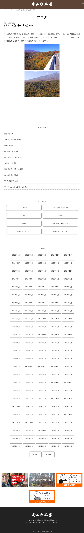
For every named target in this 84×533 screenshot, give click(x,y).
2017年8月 (68, 351)
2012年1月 (68, 438)
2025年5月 (68, 263)
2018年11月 (55, 335)
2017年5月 (29, 358)
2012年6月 (68, 430)
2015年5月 (68, 390)
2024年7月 (16, 271)
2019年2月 (16, 335)
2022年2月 (68, 279)
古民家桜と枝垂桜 (10, 163)
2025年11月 (68, 255)
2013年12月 (68, 414)
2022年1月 (16, 287)
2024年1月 (55, 271)
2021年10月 (55, 287)
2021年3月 (68, 295)
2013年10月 (29, 422)
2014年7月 (42, 406)
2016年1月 (42, 382)
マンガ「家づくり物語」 (69, 480)
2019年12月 (42, 319)
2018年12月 (42, 335)
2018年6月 (42, 343)
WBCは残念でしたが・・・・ (14, 181)
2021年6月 (29, 295)
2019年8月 (16, 327)
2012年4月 (29, 438)
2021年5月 (42, 295)
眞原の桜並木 (9, 145)
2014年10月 (16, 406)
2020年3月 (68, 311)
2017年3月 (55, 358)
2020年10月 (55, 303)
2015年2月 (42, 398)
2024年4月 (42, 271)
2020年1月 (29, 319)
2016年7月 (29, 374)
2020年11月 (42, 303)
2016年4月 (68, 374)
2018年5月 (55, 343)
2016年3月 (16, 382)
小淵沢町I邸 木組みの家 (60, 208)
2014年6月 (55, 406)
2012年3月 (42, 438)
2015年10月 (68, 382)
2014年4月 (16, 414)
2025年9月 (29, 263)
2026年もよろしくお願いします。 (16, 187)
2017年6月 (16, 358)
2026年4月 (16, 255)
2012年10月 (42, 430)
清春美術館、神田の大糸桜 (13, 169)
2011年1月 (48, 454)
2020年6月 (29, 311)
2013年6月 (16, 430)
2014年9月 (29, 406)
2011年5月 (42, 446)
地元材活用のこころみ (42, 480)
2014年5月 (68, 406)
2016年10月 (55, 366)
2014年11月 (68, 398)
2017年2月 (68, 358)
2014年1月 (55, 414)
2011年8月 (29, 446)
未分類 (24, 223)
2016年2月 (29, 382)
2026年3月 (29, 255)
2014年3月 (29, 414)
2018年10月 (68, 335)
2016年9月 (68, 366)
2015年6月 (55, 390)
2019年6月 (42, 327)
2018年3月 (16, 351)
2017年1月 (16, 366)
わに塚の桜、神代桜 (11, 175)
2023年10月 (29, 279)
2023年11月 (16, 279)
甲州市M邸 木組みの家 (60, 223)
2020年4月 (55, 311)
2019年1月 (29, 335)
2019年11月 (55, 319)
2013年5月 (29, 430)
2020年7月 (16, 311)
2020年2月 (16, 319)
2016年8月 (16, 374)
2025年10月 (16, 263)
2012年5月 (16, 438)
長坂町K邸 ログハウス (24, 231)
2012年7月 (55, 430)
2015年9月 (16, 390)
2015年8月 (29, 390)
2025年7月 (55, 263)
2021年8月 (68, 287)
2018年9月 (16, 343)
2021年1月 (16, 303)
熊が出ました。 (9, 134)
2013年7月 (68, 422)
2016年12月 (29, 366)
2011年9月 (16, 446)
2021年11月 (42, 287)
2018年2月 (29, 351)
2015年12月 (55, 382)
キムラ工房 (42, 4)
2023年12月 (68, 271)
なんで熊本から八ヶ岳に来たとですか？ (42, 496)
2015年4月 (16, 398)
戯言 (24, 216)
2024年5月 (29, 271)
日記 (60, 216)
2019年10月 (68, 319)
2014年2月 (42, 414)
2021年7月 (16, 295)
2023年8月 (42, 279)
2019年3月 (68, 327)
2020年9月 (68, 303)
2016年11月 (42, 366)
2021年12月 (29, 287)
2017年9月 (55, 351)
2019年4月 (55, 327)
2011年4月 (55, 446)
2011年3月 (68, 446)
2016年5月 (55, 374)
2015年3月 (29, 398)
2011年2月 (35, 454)
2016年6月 (42, 374)
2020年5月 (42, 311)
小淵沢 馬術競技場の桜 (12, 139)
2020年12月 (29, 303)
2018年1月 (42, 351)
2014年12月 (55, 398)
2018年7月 (29, 343)
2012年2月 (55, 438)
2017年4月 (42, 358)
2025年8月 (42, 263)
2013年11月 (16, 422)
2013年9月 (42, 422)
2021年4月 (55, 295)
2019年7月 (29, 327)
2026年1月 (42, 255)
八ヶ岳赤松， (24, 208)
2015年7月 (42, 390)
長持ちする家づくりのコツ (15, 480)
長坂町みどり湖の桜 (11, 151)
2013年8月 (55, 422)
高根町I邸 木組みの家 (60, 231)
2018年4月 (68, 343)
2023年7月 (55, 279)
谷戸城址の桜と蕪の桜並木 (13, 157)
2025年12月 (55, 255)
